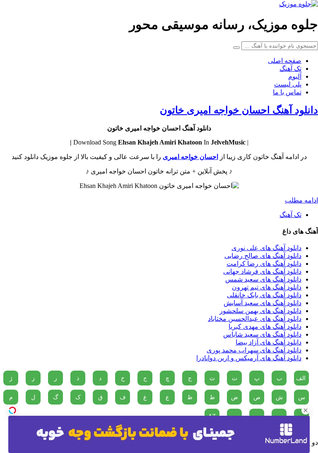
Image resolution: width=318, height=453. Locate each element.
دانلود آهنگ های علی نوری (266, 247)
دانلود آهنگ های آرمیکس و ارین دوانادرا (248, 357)
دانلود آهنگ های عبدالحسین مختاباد (254, 318)
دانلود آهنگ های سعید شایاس (262, 334)
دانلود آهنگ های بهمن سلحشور (260, 310)
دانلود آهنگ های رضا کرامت (263, 263)
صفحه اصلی (284, 60)
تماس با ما (287, 92)
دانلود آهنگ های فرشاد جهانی (262, 271)
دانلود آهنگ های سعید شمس (263, 279)
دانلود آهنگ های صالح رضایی (262, 255)
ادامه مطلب (301, 200)
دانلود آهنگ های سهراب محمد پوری (254, 350)
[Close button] (305, 410)
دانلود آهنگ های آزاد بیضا (268, 342)
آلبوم (294, 76)
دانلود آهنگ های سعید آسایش (262, 302)
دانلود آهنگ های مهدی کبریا (265, 326)
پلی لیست (287, 84)
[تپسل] (12, 410)
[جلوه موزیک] (298, 3)
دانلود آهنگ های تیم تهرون (266, 287)
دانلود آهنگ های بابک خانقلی (264, 295)
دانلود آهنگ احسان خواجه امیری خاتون (239, 110)
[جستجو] (236, 47)
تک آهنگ (290, 68)
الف (301, 378)
